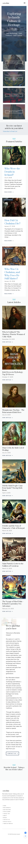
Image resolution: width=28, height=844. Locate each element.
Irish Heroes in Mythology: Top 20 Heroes (12, 373)
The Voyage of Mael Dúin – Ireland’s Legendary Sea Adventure (13, 603)
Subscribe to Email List (10, 131)
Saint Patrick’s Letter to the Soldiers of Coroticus (12, 565)
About (5, 815)
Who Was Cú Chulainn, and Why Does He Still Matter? (12, 274)
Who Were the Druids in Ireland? (12, 172)
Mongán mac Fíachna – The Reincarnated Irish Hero (13, 411)
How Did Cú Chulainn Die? (12, 222)
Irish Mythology (8, 147)
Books (5, 817)
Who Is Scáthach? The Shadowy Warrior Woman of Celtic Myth (13, 334)
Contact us (6, 819)
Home (4, 805)
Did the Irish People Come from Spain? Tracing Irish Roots (12, 488)
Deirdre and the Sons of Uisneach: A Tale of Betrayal (13, 527)
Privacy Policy (7, 821)
